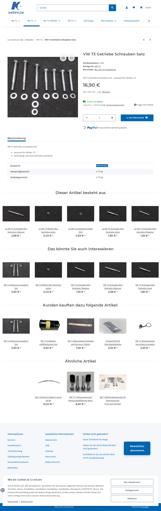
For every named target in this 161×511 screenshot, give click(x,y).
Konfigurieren (132, 490)
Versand (106, 92)
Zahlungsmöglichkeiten (18, 456)
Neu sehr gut (102, 165)
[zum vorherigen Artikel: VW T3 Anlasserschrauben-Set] (144, 40)
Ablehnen (132, 498)
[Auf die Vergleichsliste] (63, 57)
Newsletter (13, 467)
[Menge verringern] (86, 118)
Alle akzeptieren (132, 482)
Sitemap (49, 451)
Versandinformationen (18, 462)
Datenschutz (27, 501)
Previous (7, 221)
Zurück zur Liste (16, 39)
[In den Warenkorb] (10, 50)
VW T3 (97, 66)
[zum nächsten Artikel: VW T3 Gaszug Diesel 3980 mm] (150, 40)
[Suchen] (112, 7)
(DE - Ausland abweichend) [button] (113, 105)
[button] (126, 7)
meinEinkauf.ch (14, 445)
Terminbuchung (15, 451)
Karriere (11, 440)
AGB (47, 445)
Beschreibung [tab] (17, 138)
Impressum (13, 501)
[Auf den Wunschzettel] (71, 57)
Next (153, 221)
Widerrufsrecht (52, 462)
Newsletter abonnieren (137, 448)
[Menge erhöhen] (112, 118)
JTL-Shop (144, 507)
